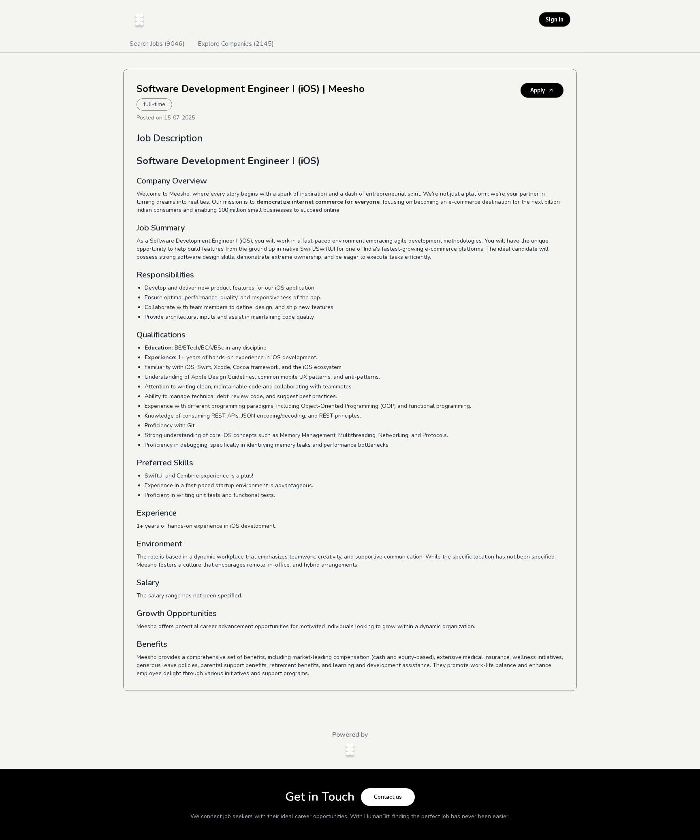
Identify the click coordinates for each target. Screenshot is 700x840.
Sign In (554, 19)
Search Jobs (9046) (157, 43)
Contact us (388, 797)
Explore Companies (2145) (236, 43)
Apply (537, 90)
